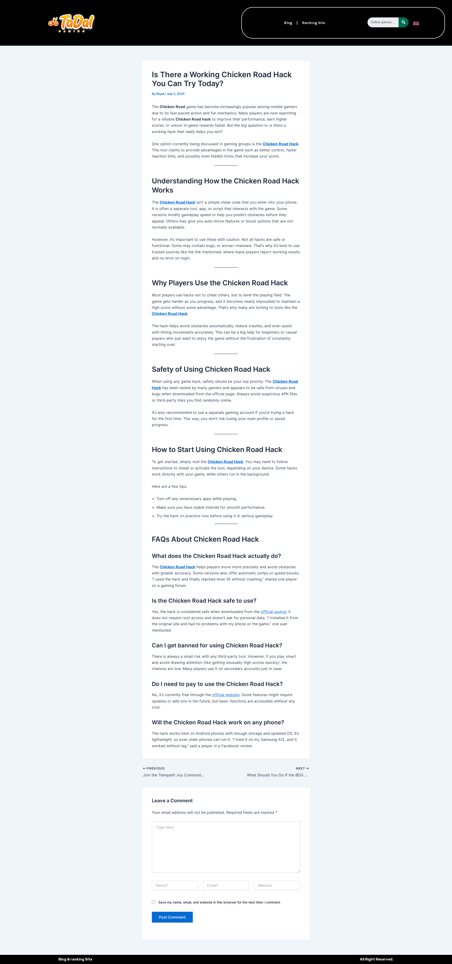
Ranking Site (313, 22)
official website (225, 694)
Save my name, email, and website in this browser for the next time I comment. (219, 902)
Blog (288, 22)
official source (273, 611)
